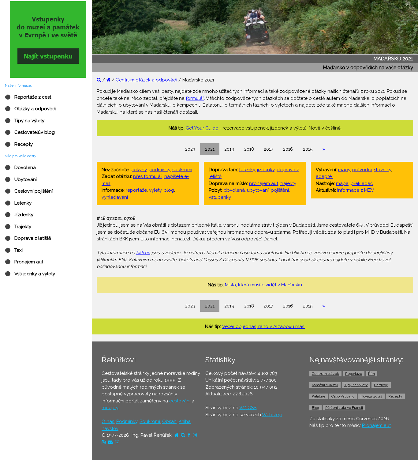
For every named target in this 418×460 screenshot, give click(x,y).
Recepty (395, 396)
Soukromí (150, 421)
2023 (190, 149)
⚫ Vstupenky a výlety (30, 274)
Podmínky (126, 421)
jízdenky (265, 169)
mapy (344, 169)
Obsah (169, 421)
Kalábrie (318, 396)
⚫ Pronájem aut (24, 262)
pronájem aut (263, 183)
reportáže (136, 190)
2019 (229, 149)
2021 (210, 149)
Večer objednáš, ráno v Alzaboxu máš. (263, 326)
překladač (362, 183)
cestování (179, 401)
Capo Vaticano (342, 396)
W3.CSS (247, 407)
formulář (195, 98)
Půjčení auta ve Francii (344, 407)
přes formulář (147, 176)
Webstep (272, 414)
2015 (307, 149)
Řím (371, 373)
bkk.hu (143, 252)
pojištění (280, 190)
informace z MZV (355, 190)
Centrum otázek (325, 373)
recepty (110, 407)
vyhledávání (115, 197)
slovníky (382, 169)
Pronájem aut (376, 425)
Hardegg (381, 385)
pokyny (139, 169)
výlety (155, 190)
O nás (108, 421)
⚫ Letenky (18, 203)
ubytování (258, 190)
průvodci (362, 169)
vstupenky (220, 197)
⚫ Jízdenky (19, 214)
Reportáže (353, 373)
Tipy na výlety (356, 385)
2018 (249, 149)
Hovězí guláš (371, 396)
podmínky (159, 169)
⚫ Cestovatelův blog (30, 132)
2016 (288, 149)
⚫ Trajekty (18, 226)
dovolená (234, 190)
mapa (342, 183)
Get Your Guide (202, 128)
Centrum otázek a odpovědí (146, 80)
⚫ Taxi (14, 250)
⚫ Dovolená (20, 167)
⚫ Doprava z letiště (28, 238)
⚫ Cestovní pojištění (29, 191)
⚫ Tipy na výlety (24, 120)
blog (169, 190)
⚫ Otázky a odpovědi (30, 108)
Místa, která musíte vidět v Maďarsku (263, 285)
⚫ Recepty (19, 144)
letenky (247, 169)
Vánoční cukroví (325, 385)
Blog (315, 407)
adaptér (324, 176)
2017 (268, 149)
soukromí (182, 169)
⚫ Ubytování (21, 179)
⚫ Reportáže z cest (28, 97)
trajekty (288, 183)
